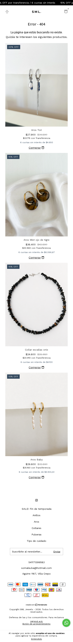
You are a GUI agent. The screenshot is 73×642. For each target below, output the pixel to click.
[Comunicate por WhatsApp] (66, 623)
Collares (36, 528)
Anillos (36, 515)
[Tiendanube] (37, 605)
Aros (36, 521)
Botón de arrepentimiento (36, 624)
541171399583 (37, 562)
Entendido (36, 639)
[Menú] (7, 12)
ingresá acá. (36, 621)
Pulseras (36, 534)
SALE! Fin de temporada (36, 508)
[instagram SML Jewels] (36, 500)
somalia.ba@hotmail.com (36, 568)
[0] (65, 12)
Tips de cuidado (36, 540)
